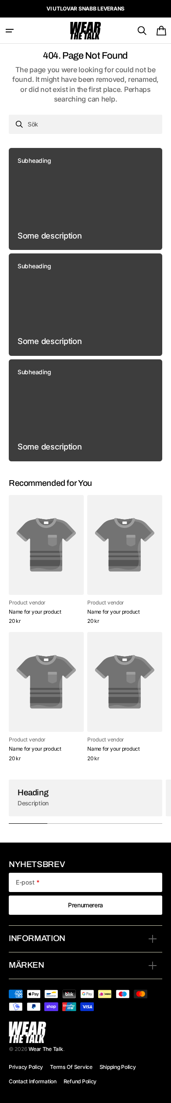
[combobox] (85, 124)
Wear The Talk (45, 1049)
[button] (9, 30)
